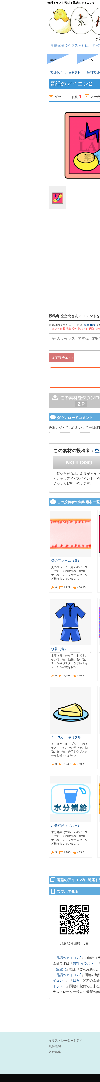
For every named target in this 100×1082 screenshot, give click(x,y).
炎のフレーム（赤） (66, 561)
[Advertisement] (23, 70)
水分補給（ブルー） (66, 826)
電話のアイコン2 (68, 958)
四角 (76, 980)
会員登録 (89, 324)
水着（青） (59, 649)
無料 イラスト (83, 964)
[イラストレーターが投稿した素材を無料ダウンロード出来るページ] (62, 63)
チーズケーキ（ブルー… (69, 737)
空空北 (61, 969)
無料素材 (74, 73)
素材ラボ (56, 73)
